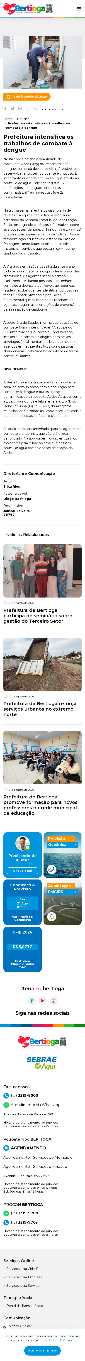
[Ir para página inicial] (28, 9)
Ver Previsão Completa (22, 918)
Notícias (23, 119)
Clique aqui (22, 870)
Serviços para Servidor (23, 1286)
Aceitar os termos (42, 1350)
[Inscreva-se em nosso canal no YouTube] (43, 1001)
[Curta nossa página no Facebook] (32, 1001)
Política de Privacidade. (64, 1340)
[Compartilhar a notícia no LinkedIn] (20, 108)
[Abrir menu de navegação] (79, 8)
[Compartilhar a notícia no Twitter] (12, 108)
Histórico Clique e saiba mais (22, 964)
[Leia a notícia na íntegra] (42, 584)
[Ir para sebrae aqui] (42, 1063)
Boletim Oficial (18, 1326)
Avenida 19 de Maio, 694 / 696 (30, 1183)
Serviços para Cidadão (23, 1269)
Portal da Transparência (24, 1306)
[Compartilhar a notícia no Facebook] (5, 108)
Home (8, 119)
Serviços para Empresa (24, 1277)
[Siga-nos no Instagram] (53, 1001)
